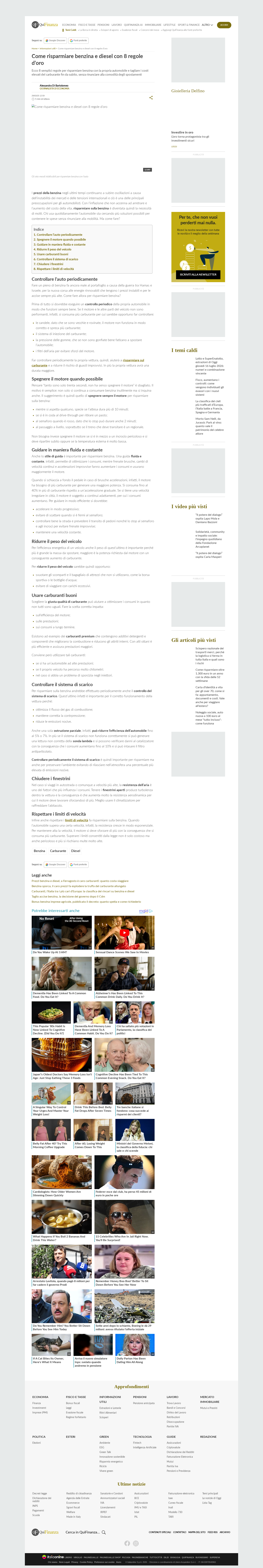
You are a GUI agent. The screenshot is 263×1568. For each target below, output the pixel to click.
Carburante (58, 851)
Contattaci (179, 1532)
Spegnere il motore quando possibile (61, 239)
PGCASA (126, 1558)
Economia (69, 25)
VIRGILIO (78, 1558)
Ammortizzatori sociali (112, 1498)
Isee (170, 1498)
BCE (136, 1498)
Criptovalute (173, 1447)
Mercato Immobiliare (209, 1399)
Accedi (224, 25)
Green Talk (105, 1452)
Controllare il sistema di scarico (57, 259)
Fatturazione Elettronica (180, 1457)
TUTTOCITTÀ (156, 1558)
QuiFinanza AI (133, 25)
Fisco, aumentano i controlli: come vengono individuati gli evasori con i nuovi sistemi (210, 387)
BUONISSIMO (202, 1558)
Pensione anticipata (144, 1403)
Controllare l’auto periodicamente (59, 234)
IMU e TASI (140, 1507)
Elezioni (36, 1443)
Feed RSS (213, 1532)
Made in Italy (73, 1517)
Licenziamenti (107, 1507)
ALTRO (206, 25)
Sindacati (105, 1517)
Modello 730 (175, 1512)
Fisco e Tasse (86, 25)
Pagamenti (38, 1510)
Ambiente (104, 1443)
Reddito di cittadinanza (79, 1493)
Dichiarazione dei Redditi (180, 1452)
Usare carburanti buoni (52, 254)
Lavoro (117, 25)
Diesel (75, 851)
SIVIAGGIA (175, 1558)
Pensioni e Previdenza (178, 1471)
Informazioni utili (48, 48)
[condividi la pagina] (151, 97)
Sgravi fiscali (73, 1507)
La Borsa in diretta (89, 30)
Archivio (225, 1532)
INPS (35, 1506)
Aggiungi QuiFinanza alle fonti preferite (182, 30)
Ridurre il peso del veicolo (54, 249)
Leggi (68, 1408)
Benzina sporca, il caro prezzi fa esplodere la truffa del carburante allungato (79, 886)
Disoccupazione (175, 1422)
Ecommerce (72, 1503)
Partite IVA (173, 1426)
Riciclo (103, 1466)
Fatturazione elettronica (181, 1493)
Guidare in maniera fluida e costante (61, 244)
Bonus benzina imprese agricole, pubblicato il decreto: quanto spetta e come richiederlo (86, 901)
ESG (101, 1447)
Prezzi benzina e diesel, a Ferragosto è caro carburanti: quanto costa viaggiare (80, 881)
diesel (51, 184)
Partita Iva (172, 1466)
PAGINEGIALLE (91, 1558)
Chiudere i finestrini (50, 264)
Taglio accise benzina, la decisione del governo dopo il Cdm (68, 896)
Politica (38, 1436)
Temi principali (210, 1493)
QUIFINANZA (188, 1558)
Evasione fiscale (74, 1412)
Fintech (137, 1443)
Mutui (170, 1462)
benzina (41, 184)
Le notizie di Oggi (211, 1498)
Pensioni (103, 25)
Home (34, 48)
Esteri (70, 1436)
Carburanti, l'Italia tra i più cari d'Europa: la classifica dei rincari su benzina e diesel (83, 891)
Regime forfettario (76, 1417)
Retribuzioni (173, 1417)
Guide (171, 1436)
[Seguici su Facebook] (127, 1543)
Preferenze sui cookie (104, 1562)
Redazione (208, 1436)
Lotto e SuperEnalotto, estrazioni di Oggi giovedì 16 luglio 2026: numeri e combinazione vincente (210, 366)
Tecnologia (142, 1436)
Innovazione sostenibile (112, 1457)
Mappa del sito (197, 1532)
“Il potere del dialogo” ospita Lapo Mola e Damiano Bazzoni (209, 518)
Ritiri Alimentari (107, 1413)
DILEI (166, 1558)
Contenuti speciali (160, 1532)
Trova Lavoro (174, 1403)
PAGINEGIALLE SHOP (110, 1558)
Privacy (74, 1562)
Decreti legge (39, 1493)
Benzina (39, 851)
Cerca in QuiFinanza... (83, 1532)
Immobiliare (153, 25)
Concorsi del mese (150, 30)
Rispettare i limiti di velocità (55, 268)
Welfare (70, 1512)
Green (104, 1436)
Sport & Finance (189, 25)
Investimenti (39, 1408)
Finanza (36, 1403)
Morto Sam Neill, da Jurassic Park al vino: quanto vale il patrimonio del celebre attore (210, 426)
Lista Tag (207, 1503)
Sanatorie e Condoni (111, 1493)
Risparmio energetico (111, 1462)
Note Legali (64, 1562)
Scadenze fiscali (129, 30)
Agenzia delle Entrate (77, 1498)
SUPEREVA (215, 1558)
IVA (102, 1503)
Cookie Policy (86, 1562)
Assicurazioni (174, 1443)
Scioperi (103, 1417)
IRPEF (103, 1512)
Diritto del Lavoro (176, 1412)
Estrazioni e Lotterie (110, 1408)
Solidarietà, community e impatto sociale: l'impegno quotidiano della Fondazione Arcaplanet (210, 539)
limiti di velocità (76, 820)
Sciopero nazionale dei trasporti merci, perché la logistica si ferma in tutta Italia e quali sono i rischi (210, 656)
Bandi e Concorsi (176, 1408)
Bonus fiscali (73, 1403)
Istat (136, 1512)
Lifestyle (170, 25)
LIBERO (68, 1558)
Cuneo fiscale (175, 1503)
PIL (136, 1517)
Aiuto (118, 1562)
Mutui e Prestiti (208, 1408)
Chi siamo (52, 1562)
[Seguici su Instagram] (136, 1543)
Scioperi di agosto (110, 30)
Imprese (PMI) (40, 1412)
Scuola (36, 1515)
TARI (171, 1517)
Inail (170, 1507)
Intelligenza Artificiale (144, 1447)
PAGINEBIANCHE (140, 1558)
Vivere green (106, 1471)
